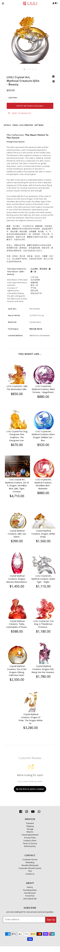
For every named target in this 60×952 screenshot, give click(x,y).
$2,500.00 (17, 679)
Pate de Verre (35, 329)
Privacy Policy (30, 837)
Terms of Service (30, 843)
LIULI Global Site (30, 898)
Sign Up (51, 920)
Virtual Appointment (30, 834)
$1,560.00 (43, 541)
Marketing (30, 862)
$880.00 (43, 397)
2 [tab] (27, 69)
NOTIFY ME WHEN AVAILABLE (30, 106)
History (30, 887)
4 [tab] (32, 69)
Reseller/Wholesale (30, 865)
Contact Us (29, 874)
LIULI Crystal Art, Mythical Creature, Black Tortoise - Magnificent (43, 389)
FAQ (30, 871)
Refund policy (30, 846)
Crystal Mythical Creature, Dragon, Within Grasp (43, 533)
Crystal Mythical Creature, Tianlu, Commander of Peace (16, 624)
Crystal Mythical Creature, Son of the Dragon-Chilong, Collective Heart (17, 670)
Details (7, 125)
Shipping (30, 826)
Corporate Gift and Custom (30, 868)
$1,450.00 (17, 586)
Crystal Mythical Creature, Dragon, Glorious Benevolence (16, 578)
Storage (30, 829)
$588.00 (17, 631)
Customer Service (29, 859)
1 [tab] (24, 69)
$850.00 (17, 394)
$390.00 (17, 541)
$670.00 (17, 445)
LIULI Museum (30, 893)
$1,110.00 (43, 586)
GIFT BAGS (38, 125)
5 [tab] (35, 69)
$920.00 (43, 445)
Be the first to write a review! (30, 789)
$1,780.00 (43, 676)
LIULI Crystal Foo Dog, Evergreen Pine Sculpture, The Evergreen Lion (17, 436)
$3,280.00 (30, 728)
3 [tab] (30, 69)
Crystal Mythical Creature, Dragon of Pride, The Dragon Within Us (31, 719)
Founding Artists (30, 890)
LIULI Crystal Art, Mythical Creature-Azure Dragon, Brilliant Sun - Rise (43, 436)
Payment (30, 823)
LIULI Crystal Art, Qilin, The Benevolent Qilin (17, 388)
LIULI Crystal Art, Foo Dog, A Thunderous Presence (43, 624)
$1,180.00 (43, 631)
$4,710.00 (17, 496)
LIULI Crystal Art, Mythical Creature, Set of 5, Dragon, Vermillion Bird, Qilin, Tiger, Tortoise (17, 485)
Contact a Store (29, 840)
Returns (30, 832)
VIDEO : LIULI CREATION (22, 125)
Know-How (29, 895)
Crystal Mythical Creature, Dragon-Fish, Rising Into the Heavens (43, 669)
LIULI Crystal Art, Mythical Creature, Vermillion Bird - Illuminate (43, 484)
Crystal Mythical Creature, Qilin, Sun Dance (17, 533)
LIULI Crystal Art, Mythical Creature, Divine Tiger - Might (43, 578)
